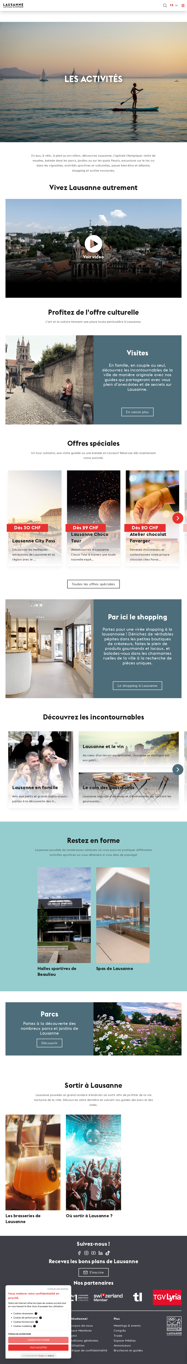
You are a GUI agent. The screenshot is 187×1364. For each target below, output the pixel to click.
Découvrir (49, 1043)
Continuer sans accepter (57, 1289)
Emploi (72, 1335)
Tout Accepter (38, 1347)
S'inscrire (96, 1272)
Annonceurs (122, 1345)
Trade (118, 1335)
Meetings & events (127, 1325)
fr (171, 5)
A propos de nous (80, 1325)
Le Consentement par (38, 1356)
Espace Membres (79, 1330)
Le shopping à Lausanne (137, 686)
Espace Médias (125, 1340)
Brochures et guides (128, 1350)
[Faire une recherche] (165, 5)
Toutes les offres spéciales (93, 584)
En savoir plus (137, 412)
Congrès (120, 1330)
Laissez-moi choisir (38, 1339)
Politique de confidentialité (87, 1350)
